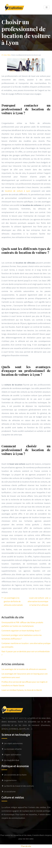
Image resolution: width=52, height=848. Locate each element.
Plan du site (26, 846)
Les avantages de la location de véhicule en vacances (24, 669)
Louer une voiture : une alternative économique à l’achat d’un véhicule (38, 601)
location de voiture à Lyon (17, 191)
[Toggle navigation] (46, 7)
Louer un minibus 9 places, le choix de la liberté (22, 690)
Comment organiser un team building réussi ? (21, 630)
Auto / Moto (7, 55)
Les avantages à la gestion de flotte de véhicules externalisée (13, 601)
